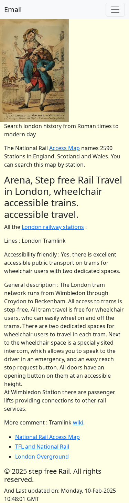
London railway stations (53, 227)
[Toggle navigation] (115, 10)
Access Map (64, 148)
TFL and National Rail (42, 446)
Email (13, 9)
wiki (78, 422)
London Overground (42, 456)
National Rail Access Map (47, 437)
